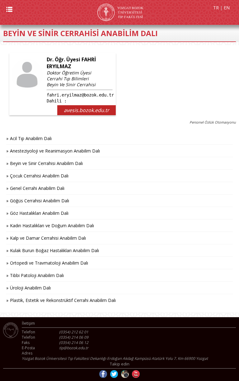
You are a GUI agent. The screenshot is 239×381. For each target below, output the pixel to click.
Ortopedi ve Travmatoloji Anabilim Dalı (49, 263)
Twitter (114, 374)
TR (216, 8)
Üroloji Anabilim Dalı (30, 288)
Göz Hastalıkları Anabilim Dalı (39, 213)
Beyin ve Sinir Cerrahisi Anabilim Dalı (46, 163)
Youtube (136, 374)
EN (227, 8)
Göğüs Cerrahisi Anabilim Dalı (39, 201)
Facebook (103, 374)
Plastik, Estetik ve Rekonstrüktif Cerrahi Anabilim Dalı (63, 300)
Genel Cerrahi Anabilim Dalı (37, 188)
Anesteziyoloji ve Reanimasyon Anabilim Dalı (55, 151)
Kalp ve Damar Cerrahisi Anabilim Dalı (48, 238)
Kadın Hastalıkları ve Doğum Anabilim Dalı (52, 225)
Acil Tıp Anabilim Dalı (31, 138)
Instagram (125, 374)
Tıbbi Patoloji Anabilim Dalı (37, 275)
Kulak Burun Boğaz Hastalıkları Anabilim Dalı (54, 250)
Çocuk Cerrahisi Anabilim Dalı (39, 176)
